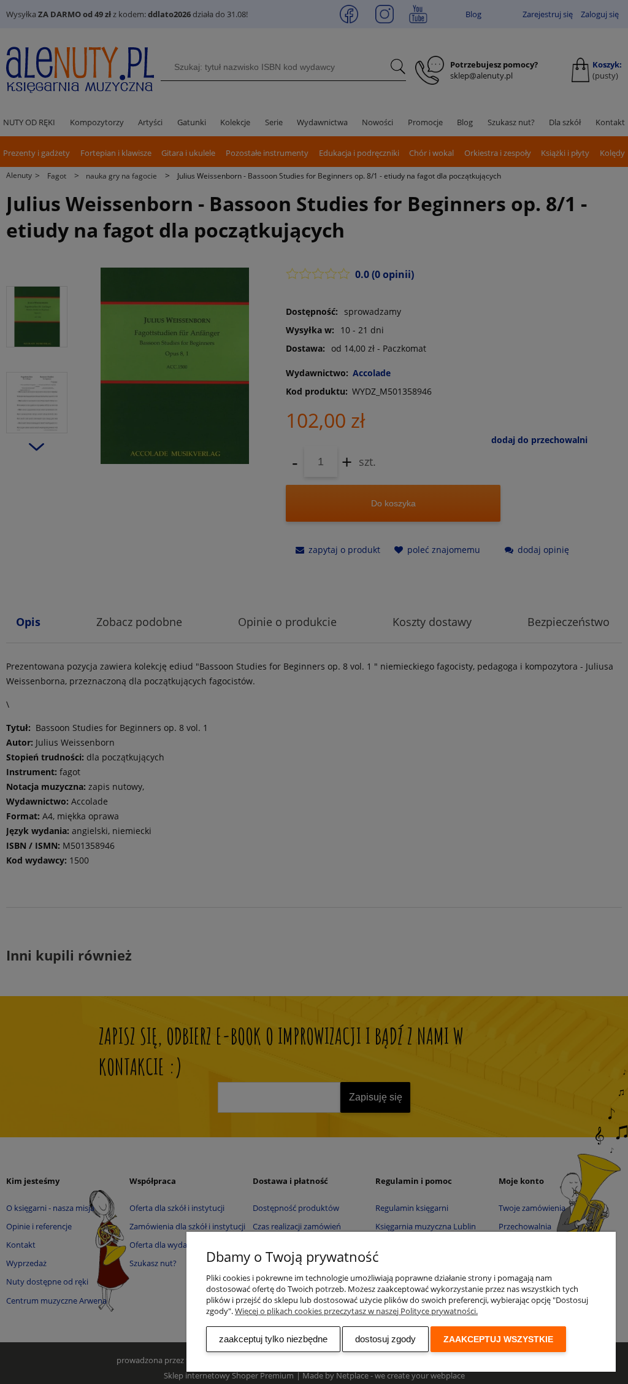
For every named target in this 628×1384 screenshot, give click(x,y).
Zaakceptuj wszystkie (498, 1339)
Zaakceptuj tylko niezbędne (273, 1339)
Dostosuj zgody (385, 1339)
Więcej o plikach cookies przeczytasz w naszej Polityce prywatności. (356, 1310)
